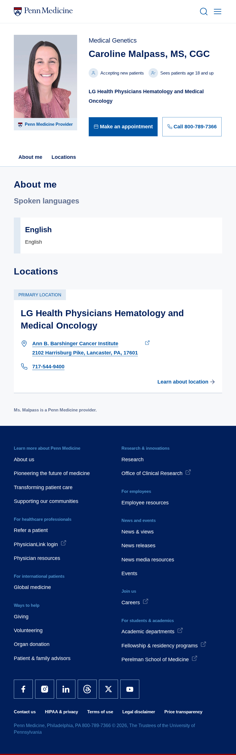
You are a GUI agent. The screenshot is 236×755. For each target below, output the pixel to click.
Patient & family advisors (42, 658)
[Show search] (202, 11)
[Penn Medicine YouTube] (130, 689)
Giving (21, 616)
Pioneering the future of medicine (52, 473)
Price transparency (183, 711)
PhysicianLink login (36, 544)
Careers (130, 602)
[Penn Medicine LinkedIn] (66, 689)
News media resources (147, 560)
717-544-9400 (48, 366)
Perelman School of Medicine (155, 659)
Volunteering (28, 630)
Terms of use (100, 711)
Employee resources (145, 503)
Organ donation (32, 644)
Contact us (25, 711)
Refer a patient (31, 530)
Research (132, 459)
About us (24, 459)
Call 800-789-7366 (195, 126)
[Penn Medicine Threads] (87, 689)
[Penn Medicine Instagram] (44, 689)
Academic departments (147, 631)
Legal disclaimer (138, 711)
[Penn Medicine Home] (104, 11)
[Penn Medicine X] (108, 689)
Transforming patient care (43, 487)
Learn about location (182, 382)
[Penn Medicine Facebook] (23, 689)
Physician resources (37, 558)
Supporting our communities (46, 501)
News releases (138, 545)
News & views (137, 532)
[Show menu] (216, 11)
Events (129, 573)
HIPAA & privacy (61, 711)
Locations (64, 157)
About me (30, 157)
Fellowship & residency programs (159, 646)
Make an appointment (126, 126)
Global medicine (32, 587)
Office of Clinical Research (151, 473)
